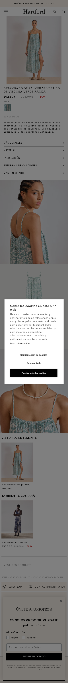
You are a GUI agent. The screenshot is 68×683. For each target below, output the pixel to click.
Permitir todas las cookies (34, 373)
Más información (20, 343)
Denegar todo (34, 363)
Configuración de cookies (34, 355)
